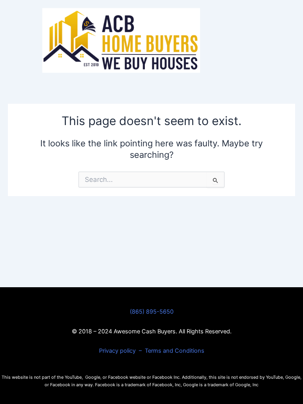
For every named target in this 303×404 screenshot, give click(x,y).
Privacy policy (118, 350)
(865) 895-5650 (152, 311)
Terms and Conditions (174, 350)
